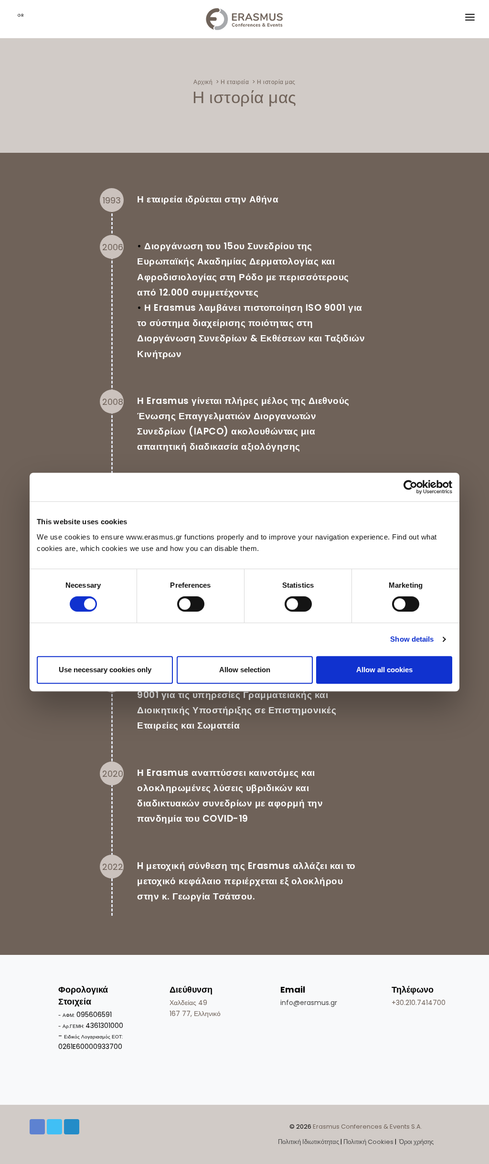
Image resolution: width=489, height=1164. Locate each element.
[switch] (190, 604)
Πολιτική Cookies (368, 1141)
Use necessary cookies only (105, 670)
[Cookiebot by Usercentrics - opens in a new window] (410, 487)
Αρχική (203, 82)
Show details (412, 639)
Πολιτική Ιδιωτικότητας (308, 1141)
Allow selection (244, 670)
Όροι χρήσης (416, 1141)
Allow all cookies (384, 670)
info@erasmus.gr (308, 1002)
